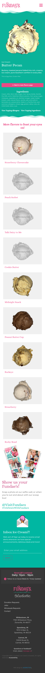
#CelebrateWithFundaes (15, 507)
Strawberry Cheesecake (17, 162)
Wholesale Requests (12, 608)
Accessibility (13, 657)
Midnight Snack (13, 302)
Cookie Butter (12, 267)
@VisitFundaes (14, 505)
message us (27, 651)
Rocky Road (11, 442)
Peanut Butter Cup (14, 337)
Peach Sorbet (11, 197)
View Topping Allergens (10, 111)
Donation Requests (11, 602)
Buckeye (9, 372)
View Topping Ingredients (30, 111)
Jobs (6, 605)
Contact (7, 611)
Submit (7, 558)
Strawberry (10, 407)
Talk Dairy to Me (13, 232)
